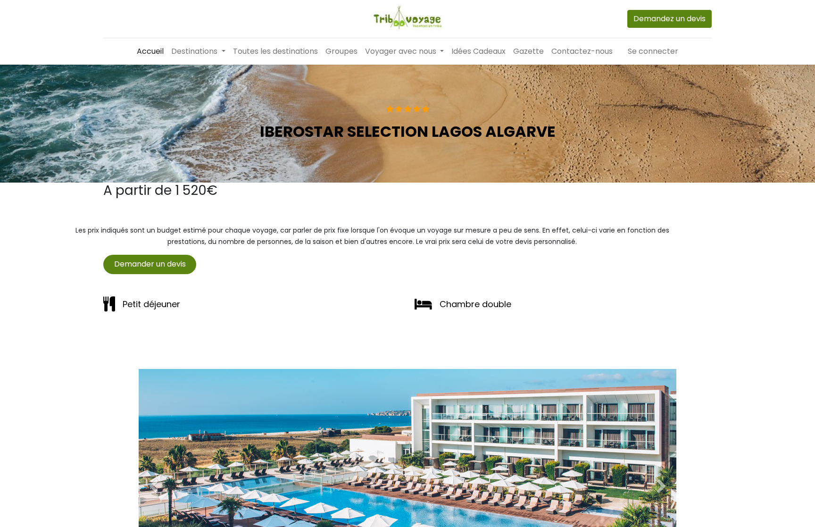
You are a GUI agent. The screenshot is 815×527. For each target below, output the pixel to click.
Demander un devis (150, 264)
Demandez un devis (669, 18)
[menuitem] (150, 51)
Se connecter (653, 51)
